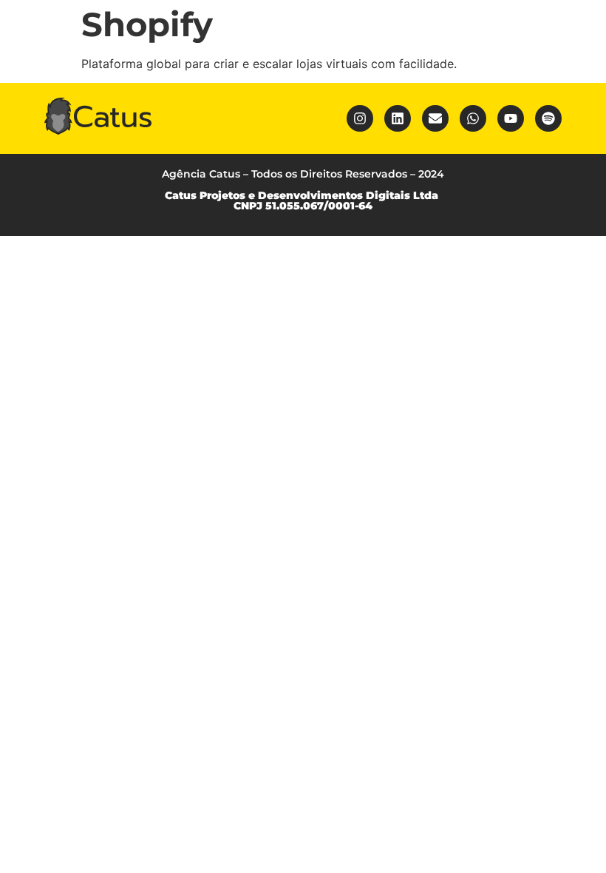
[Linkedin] (397, 118)
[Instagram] (360, 118)
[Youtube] (510, 118)
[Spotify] (548, 118)
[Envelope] (435, 118)
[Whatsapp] (473, 118)
